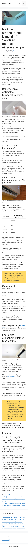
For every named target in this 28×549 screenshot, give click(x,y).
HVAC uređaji (8, 494)
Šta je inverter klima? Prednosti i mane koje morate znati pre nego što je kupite (13, 499)
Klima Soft (6, 4)
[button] (20, 3)
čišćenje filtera (11, 376)
